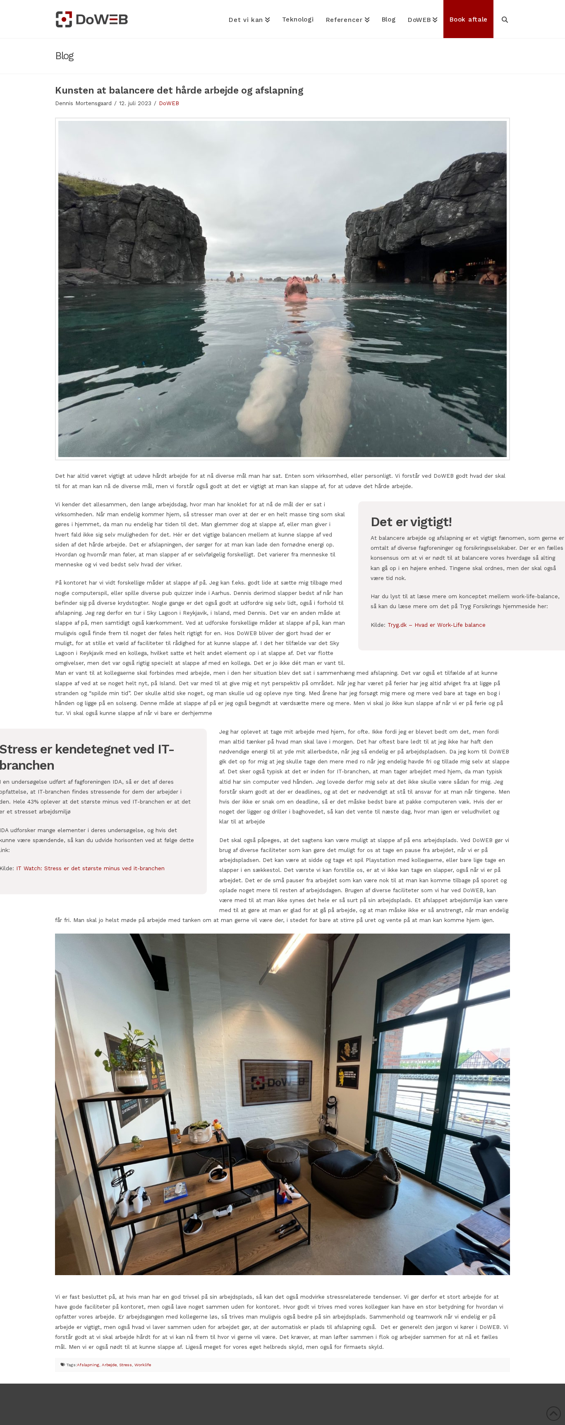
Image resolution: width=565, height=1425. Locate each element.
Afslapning (88, 1364)
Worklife (142, 1364)
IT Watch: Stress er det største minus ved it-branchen (90, 868)
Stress (125, 1364)
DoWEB (169, 103)
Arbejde (109, 1364)
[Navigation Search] (501, 19)
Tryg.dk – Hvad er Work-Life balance (437, 624)
